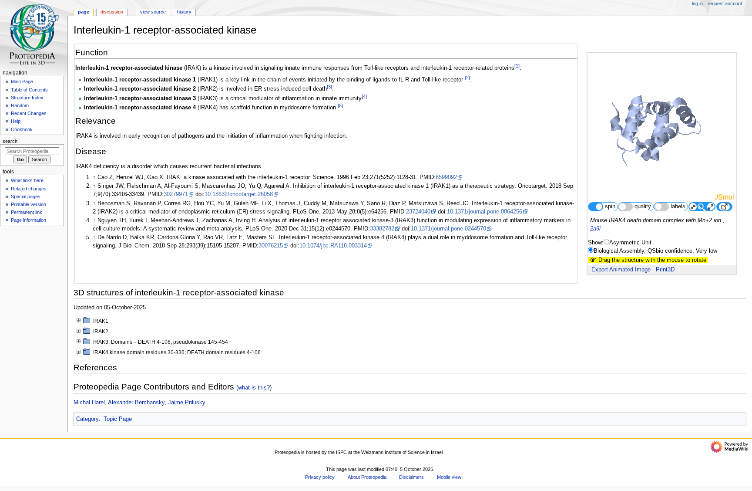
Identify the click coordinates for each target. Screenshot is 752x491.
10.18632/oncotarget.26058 (239, 194)
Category (87, 419)
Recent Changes (29, 113)
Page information (28, 220)
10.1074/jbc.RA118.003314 (333, 246)
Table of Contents (29, 89)
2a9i (595, 229)
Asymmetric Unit (630, 243)
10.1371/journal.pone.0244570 (448, 229)
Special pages (25, 196)
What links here (27, 180)
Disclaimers (411, 477)
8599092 (446, 177)
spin (610, 206)
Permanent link (26, 212)
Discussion (112, 11)
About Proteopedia (367, 477)
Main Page (22, 81)
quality (642, 206)
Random (20, 105)
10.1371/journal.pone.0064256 (484, 212)
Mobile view (449, 477)
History (184, 11)
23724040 (418, 212)
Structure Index (27, 97)
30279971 (176, 194)
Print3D (665, 270)
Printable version (28, 204)
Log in (697, 3)
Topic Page (118, 419)
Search (10, 141)
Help (15, 121)
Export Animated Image (621, 270)
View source (153, 11)
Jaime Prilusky (186, 403)
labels (678, 206)
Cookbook (22, 129)
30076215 (270, 246)
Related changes (29, 188)
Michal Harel (89, 403)
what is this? (254, 387)
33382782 (382, 229)
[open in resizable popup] (724, 206)
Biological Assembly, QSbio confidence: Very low (655, 251)
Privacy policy (320, 477)
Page (83, 11)
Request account (725, 3)
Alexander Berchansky (136, 403)
